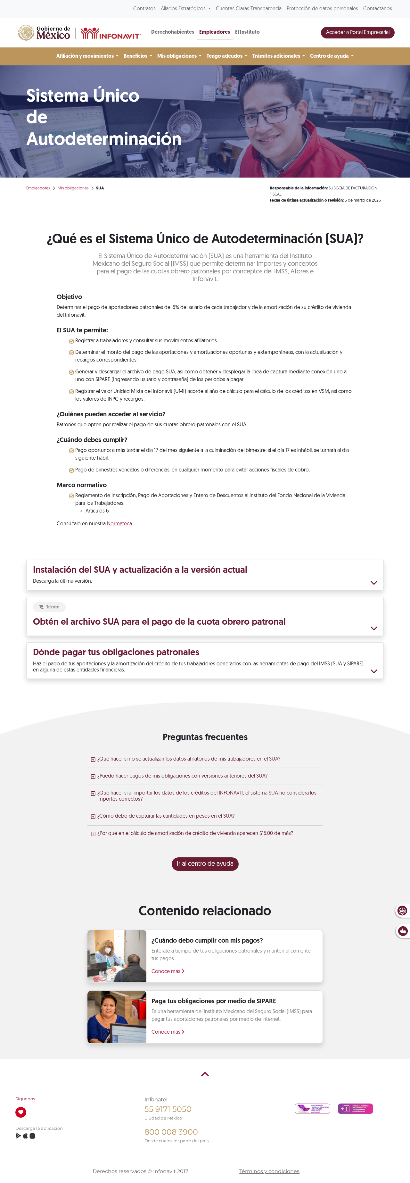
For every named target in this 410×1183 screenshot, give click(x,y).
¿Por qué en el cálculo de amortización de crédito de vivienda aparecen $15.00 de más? (195, 833)
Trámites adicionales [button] (276, 56)
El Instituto (247, 32)
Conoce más (167, 971)
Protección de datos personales (322, 9)
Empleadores (214, 32)
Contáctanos (377, 9)
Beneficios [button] (136, 56)
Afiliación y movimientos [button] (85, 56)
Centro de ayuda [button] (330, 56)
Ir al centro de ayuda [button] (205, 864)
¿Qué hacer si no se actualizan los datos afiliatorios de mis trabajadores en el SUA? (188, 759)
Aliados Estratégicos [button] (184, 9)
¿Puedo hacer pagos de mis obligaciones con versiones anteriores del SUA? (182, 776)
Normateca (119, 524)
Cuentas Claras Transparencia (249, 9)
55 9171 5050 (168, 1109)
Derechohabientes (172, 32)
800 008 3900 (171, 1132)
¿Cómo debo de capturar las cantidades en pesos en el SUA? (165, 816)
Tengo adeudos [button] (225, 56)
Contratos (144, 9)
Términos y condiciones (269, 1171)
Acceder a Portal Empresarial (358, 32)
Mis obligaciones (73, 188)
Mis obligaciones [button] (177, 56)
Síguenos (25, 1098)
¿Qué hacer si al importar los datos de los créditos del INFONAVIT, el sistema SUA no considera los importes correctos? (206, 796)
